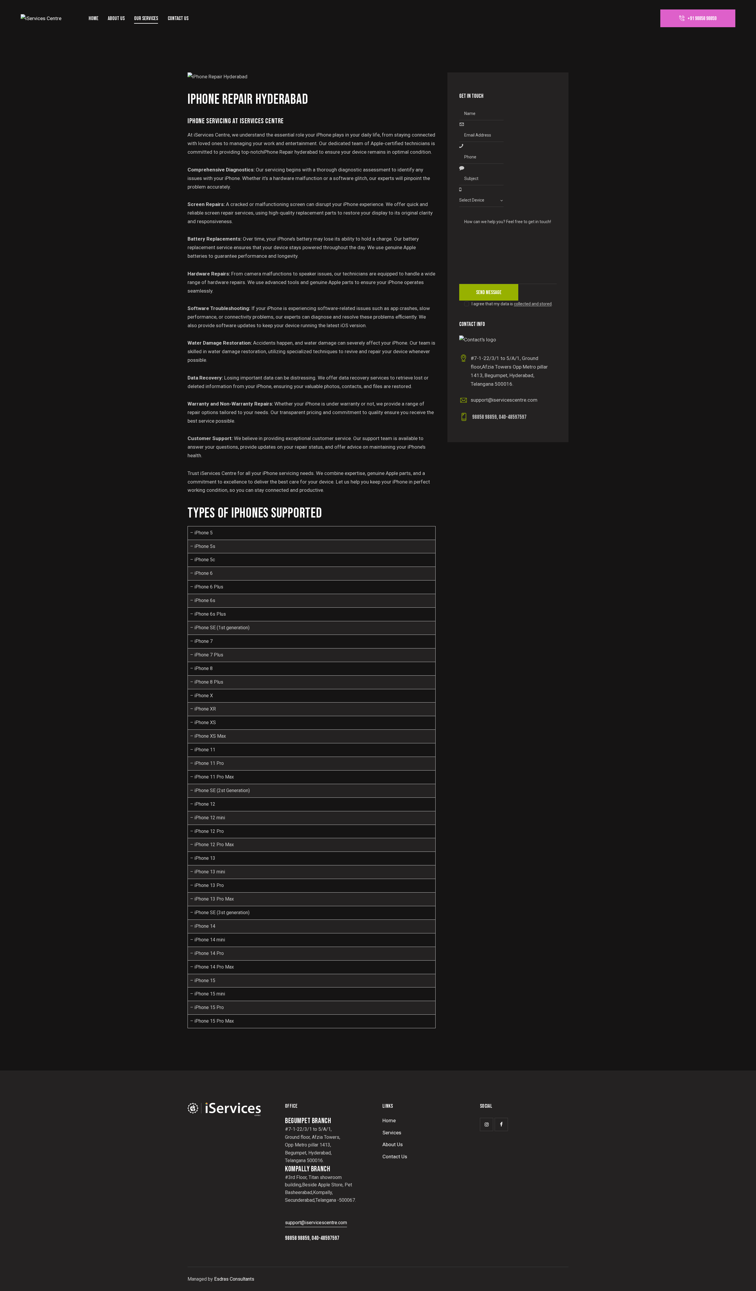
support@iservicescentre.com (504, 400)
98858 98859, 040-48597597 (499, 417)
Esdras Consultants (234, 1279)
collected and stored (533, 304)
